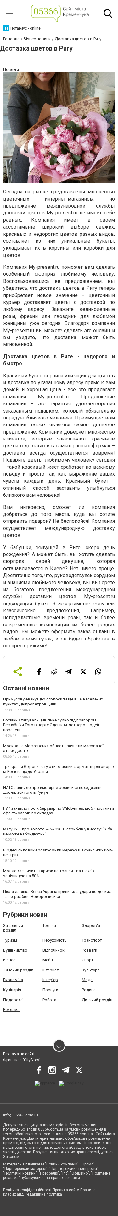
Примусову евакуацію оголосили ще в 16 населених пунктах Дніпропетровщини (53, 701)
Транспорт (92, 940)
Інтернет (50, 970)
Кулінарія (12, 989)
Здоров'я (91, 925)
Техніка (49, 925)
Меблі (48, 960)
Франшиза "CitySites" (22, 1060)
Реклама (11, 1009)
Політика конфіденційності (27, 1190)
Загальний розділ (13, 928)
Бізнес (9, 960)
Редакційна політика (43, 1194)
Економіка (13, 979)
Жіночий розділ (18, 970)
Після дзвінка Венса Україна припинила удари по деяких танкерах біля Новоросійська (57, 894)
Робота (49, 999)
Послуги (50, 989)
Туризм (10, 940)
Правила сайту (66, 1190)
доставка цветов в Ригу (68, 288)
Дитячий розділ (97, 999)
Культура (91, 970)
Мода (87, 979)
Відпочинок (53, 950)
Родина (89, 989)
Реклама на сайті (18, 1054)
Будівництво (15, 950)
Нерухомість (54, 940)
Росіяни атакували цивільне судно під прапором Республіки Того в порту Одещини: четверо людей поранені (51, 725)
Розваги (89, 950)
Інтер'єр (50, 979)
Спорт (87, 960)
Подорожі (13, 999)
